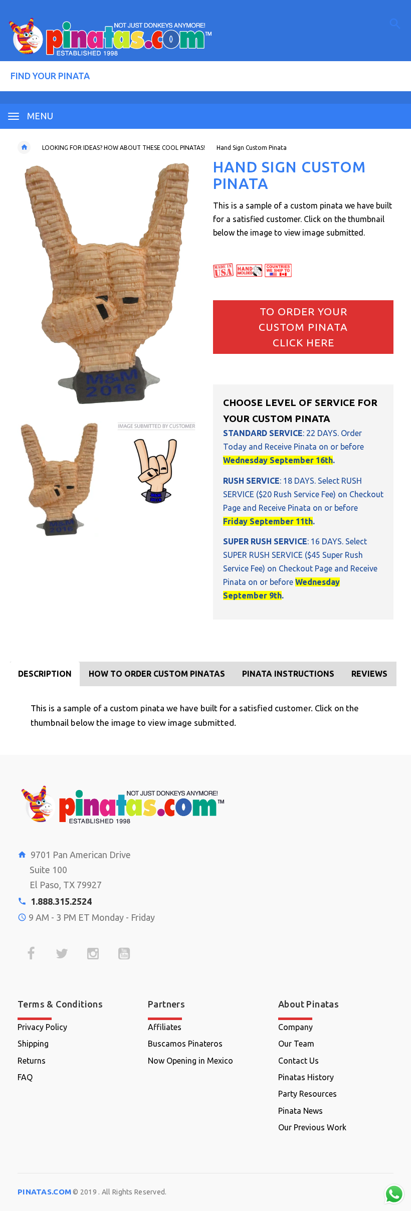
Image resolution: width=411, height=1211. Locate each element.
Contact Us (298, 1060)
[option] (60, 478)
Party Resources (307, 1093)
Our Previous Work (312, 1127)
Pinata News (300, 1110)
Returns (32, 1060)
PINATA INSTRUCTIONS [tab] (288, 673)
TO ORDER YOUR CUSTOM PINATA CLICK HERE (303, 327)
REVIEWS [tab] (369, 673)
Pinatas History (306, 1077)
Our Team (296, 1043)
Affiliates (164, 1027)
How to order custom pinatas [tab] (157, 673)
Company (295, 1027)
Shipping (33, 1043)
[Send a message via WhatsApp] (394, 1194)
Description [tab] (45, 673)
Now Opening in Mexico (190, 1060)
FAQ (25, 1077)
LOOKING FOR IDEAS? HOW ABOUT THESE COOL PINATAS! (123, 147)
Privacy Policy (42, 1027)
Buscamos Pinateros (185, 1043)
